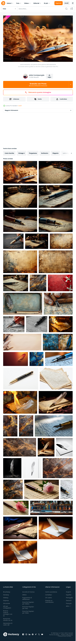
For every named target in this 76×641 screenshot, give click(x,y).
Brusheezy (6, 591)
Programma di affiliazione (27, 597)
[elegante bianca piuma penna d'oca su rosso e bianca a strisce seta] (60, 282)
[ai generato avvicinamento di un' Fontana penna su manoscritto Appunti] (54, 424)
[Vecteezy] (3, 3)
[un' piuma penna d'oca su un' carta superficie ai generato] (20, 527)
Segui (49, 77)
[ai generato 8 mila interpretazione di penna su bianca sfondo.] (20, 377)
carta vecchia (9, 152)
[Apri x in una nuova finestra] (39, 633)
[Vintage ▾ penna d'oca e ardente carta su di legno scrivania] (20, 401)
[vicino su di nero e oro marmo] (38, 282)
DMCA (24, 594)
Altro (66, 605)
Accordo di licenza (28, 591)
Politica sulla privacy (65, 633)
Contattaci (48, 594)
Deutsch (67, 599)
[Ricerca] (66, 9)
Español (67, 594)
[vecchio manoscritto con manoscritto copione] (56, 377)
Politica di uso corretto (63, 635)
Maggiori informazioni (11, 109)
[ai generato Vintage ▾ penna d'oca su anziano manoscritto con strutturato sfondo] (58, 341)
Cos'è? (20, 106)
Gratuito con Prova (38, 84)
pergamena (33, 152)
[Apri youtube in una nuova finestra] (42, 633)
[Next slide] (68, 152)
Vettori (9, 3)
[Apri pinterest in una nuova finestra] (32, 633)
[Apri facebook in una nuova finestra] (23, 633)
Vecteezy (6, 594)
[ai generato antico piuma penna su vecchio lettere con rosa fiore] (41, 488)
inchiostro (44, 152)
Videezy (5, 597)
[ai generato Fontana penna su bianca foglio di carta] (59, 358)
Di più (46, 3)
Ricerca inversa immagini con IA (7, 612)
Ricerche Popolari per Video (28, 611)
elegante (55, 152)
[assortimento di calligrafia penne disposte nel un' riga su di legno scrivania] (51, 507)
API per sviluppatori (7, 606)
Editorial (36, 3)
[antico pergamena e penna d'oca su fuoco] (61, 323)
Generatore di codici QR (7, 623)
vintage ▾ (21, 152)
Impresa (6, 599)
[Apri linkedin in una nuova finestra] (29, 633)
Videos (26, 3)
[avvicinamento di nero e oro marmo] (26, 424)
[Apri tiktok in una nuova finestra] (36, 633)
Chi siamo (48, 597)
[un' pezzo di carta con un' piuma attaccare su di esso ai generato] (56, 527)
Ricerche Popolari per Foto (28, 606)
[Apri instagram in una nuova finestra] (26, 633)
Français (67, 602)
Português (68, 597)
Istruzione (6, 602)
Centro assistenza (51, 591)
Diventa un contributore (49, 600)
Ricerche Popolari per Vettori (28, 602)
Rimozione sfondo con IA (7, 618)
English (67, 591)
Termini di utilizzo (53, 633)
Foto (17, 3)
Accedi (66, 3)
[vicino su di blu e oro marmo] (36, 358)
